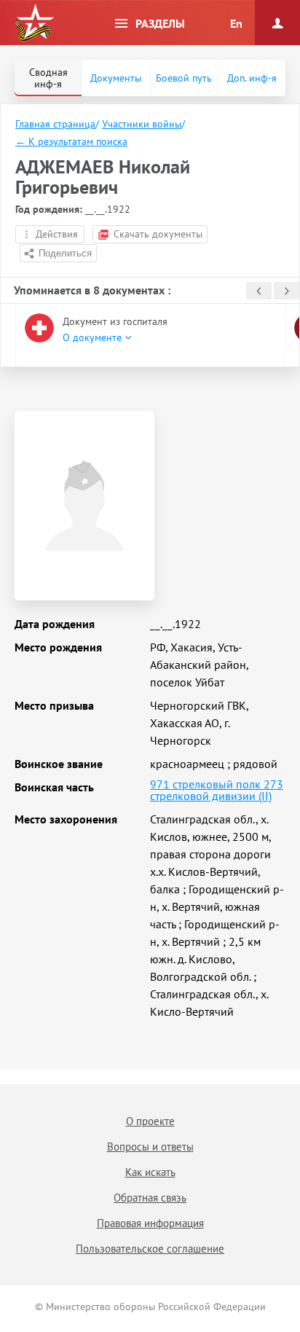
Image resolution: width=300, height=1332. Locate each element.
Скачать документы (158, 233)
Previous (259, 290)
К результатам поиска (71, 141)
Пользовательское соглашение (150, 1248)
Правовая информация (150, 1223)
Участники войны (141, 123)
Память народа (34, 23)
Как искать (150, 1172)
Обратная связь (150, 1197)
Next (286, 290)
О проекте (150, 1121)
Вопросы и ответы (150, 1146)
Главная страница (55, 123)
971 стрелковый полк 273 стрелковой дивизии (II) (216, 790)
